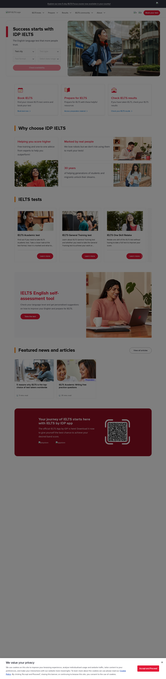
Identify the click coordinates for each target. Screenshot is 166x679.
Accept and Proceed (148, 668)
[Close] (162, 662)
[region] (83, 668)
